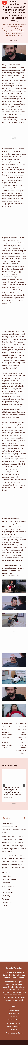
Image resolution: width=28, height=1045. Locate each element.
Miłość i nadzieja (8, 886)
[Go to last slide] (4, 785)
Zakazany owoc (7, 892)
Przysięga (5, 899)
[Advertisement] (14, 223)
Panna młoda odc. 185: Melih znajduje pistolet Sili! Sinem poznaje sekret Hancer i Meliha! (13, 839)
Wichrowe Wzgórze (9, 879)
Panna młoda (6, 876)
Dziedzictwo (6, 883)
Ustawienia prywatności (14, 1033)
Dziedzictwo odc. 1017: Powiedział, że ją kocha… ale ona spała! (14, 830)
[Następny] (24, 785)
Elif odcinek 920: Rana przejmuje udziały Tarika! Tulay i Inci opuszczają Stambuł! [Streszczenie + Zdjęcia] (7, 736)
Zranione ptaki (7, 902)
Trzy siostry (6, 896)
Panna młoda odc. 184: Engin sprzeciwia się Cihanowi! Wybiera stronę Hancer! (14, 849)
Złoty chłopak (6, 889)
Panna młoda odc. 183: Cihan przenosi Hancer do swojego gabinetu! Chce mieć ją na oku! (13, 865)
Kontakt (4, 905)
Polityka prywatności (14, 1026)
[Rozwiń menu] (25, 3)
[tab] (12, 803)
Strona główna (14, 1010)
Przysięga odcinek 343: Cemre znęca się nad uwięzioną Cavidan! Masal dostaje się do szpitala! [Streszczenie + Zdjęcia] (13, 791)
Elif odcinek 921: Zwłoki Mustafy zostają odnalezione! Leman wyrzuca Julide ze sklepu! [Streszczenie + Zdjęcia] (21, 738)
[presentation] (14, 777)
